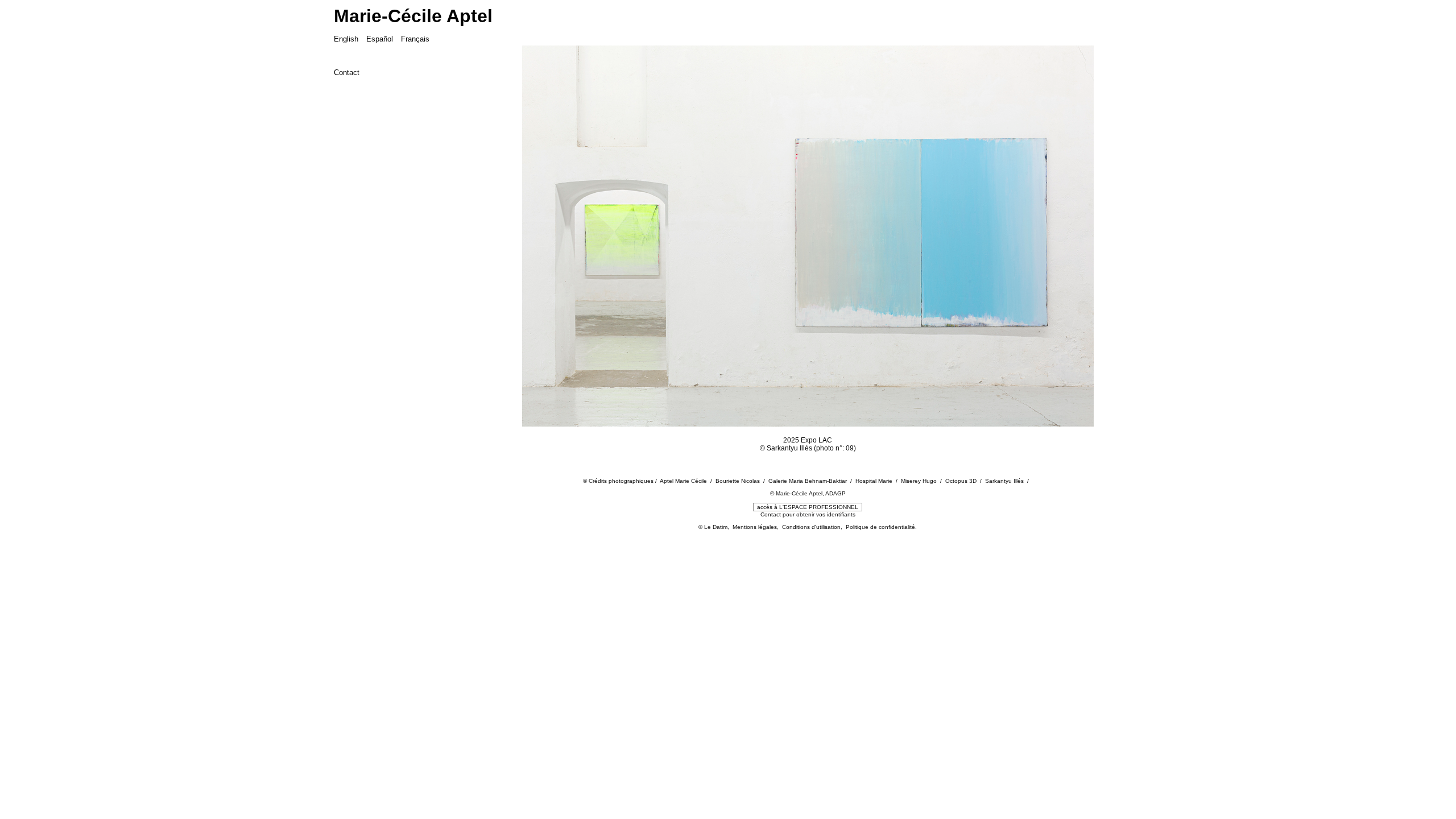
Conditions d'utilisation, (814, 527)
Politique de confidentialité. (881, 527)
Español (379, 39)
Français (415, 39)
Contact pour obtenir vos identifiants (807, 514)
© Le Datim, (715, 527)
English (346, 39)
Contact (346, 72)
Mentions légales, (757, 527)
